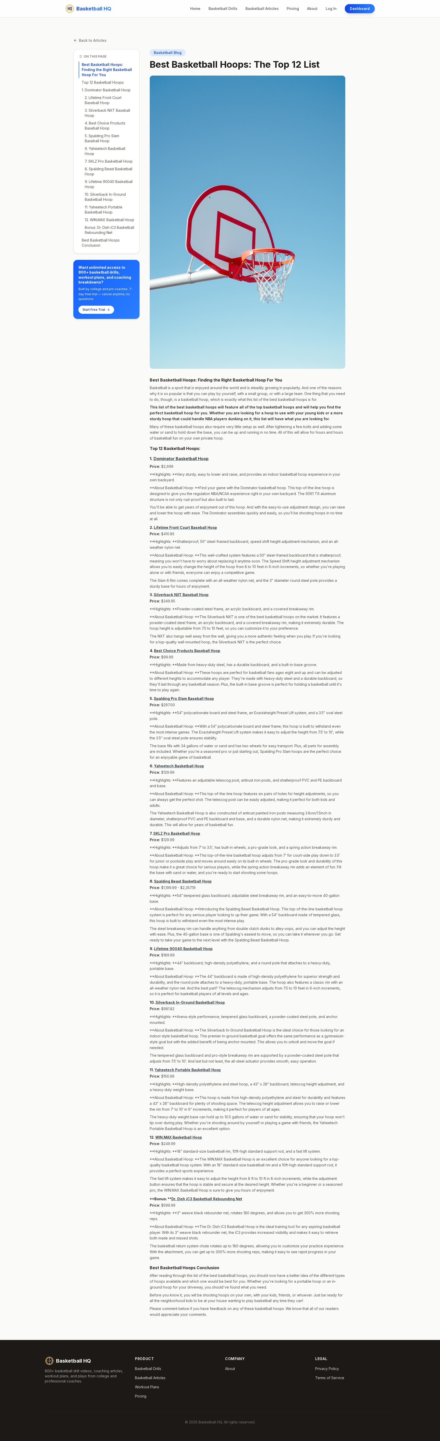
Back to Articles (92, 40)
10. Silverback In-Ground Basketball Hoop (105, 197)
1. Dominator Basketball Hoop (106, 90)
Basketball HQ (73, 1361)
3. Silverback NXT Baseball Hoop (107, 113)
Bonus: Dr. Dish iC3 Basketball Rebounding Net (109, 230)
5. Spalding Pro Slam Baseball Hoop (102, 138)
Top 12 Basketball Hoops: (103, 82)
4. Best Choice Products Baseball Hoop (105, 125)
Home (195, 8)
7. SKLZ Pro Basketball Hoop (109, 161)
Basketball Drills (223, 8)
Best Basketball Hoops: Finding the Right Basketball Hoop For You (107, 69)
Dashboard (360, 8)
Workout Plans (147, 1387)
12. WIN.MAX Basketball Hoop (109, 220)
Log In (331, 8)
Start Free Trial (93, 310)
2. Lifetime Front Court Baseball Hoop (103, 100)
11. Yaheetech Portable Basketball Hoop (103, 209)
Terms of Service (329, 1378)
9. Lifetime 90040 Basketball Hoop (109, 184)
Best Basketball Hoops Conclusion (101, 242)
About (312, 8)
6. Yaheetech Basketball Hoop (105, 151)
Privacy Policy (327, 1368)
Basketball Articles (262, 8)
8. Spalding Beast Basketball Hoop (108, 171)
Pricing (293, 8)
